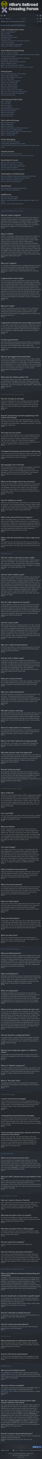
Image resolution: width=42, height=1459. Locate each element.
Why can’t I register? (7, 35)
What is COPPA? (6, 33)
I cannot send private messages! (10, 141)
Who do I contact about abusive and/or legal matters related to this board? (20, 201)
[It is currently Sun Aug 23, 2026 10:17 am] (37, 21)
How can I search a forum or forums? (11, 162)
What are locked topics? (8, 114)
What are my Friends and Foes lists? (11, 154)
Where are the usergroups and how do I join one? (15, 128)
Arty (17, 1455)
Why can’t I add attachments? (9, 86)
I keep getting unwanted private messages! (13, 143)
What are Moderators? (7, 124)
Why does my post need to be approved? (12, 93)
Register (10, 18)
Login (3, 18)
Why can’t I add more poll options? (11, 81)
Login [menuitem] (38, 16)
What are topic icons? (7, 116)
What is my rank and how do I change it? (12, 65)
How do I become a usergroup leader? (11, 130)
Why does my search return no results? (12, 164)
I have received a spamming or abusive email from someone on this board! (20, 146)
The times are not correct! (8, 56)
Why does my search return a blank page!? (13, 166)
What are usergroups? (7, 126)
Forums (5, 16)
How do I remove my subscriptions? (11, 181)
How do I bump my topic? (8, 95)
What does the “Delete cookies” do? (11, 46)
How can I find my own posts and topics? (12, 169)
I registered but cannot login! (9, 37)
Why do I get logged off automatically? (12, 44)
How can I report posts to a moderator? (12, 89)
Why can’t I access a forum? (9, 84)
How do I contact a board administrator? (12, 204)
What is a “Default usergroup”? (9, 133)
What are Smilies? (6, 105)
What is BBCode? (6, 101)
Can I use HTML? (6, 103)
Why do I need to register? (8, 32)
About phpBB (4, 1378)
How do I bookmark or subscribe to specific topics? (15, 178)
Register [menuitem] (41, 16)
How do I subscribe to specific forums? (12, 179)
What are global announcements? (10, 109)
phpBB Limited (11, 1374)
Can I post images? (6, 107)
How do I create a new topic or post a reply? (13, 74)
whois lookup (4, 1410)
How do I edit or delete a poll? (9, 82)
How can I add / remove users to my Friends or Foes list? (17, 155)
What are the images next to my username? (13, 61)
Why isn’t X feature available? (9, 198)
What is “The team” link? (8, 135)
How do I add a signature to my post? (11, 77)
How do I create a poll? (7, 79)
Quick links (2, 16)
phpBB (24, 474)
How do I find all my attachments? (10, 190)
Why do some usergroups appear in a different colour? (16, 131)
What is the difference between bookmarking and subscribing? (18, 176)
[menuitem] (40, 21)
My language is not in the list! (9, 60)
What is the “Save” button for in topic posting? (14, 91)
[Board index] (21, 7)
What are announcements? (8, 110)
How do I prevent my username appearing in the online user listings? (20, 54)
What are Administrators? (8, 122)
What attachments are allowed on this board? (13, 188)
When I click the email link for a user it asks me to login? (17, 67)
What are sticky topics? (7, 112)
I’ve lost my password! (7, 42)
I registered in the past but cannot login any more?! (15, 40)
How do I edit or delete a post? (9, 75)
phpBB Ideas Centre (6, 1391)
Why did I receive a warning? (9, 88)
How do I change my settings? (9, 53)
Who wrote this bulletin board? (9, 197)
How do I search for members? (9, 167)
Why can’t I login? (6, 39)
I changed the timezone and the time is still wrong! (15, 58)
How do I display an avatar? (9, 63)
